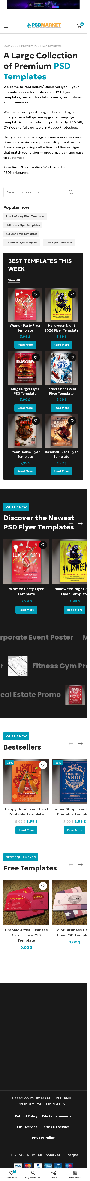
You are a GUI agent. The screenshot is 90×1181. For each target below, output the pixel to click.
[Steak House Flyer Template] (25, 431)
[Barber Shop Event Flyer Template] (62, 368)
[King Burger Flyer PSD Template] (25, 368)
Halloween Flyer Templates (23, 225)
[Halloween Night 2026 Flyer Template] (62, 305)
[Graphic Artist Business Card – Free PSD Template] (26, 902)
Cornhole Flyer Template (21, 242)
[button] (71, 523)
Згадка (71, 1155)
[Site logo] (44, 25)
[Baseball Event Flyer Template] (62, 431)
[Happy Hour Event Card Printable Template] (26, 781)
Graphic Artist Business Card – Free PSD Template (26, 935)
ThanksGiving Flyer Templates (25, 216)
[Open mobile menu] (5, 26)
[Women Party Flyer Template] (25, 305)
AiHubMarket (48, 1155)
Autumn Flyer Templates (21, 233)
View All (14, 280)
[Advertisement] (45, 1037)
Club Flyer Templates (58, 242)
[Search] (71, 192)
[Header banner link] (43, 4)
